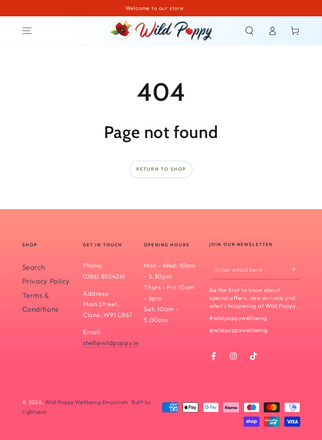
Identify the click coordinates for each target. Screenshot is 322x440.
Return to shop (161, 169)
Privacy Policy (46, 280)
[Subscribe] (295, 269)
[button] (249, 30)
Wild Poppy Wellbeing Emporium (86, 402)
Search (33, 267)
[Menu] (27, 30)
